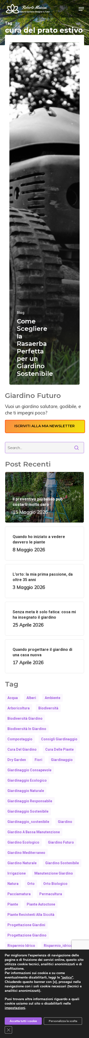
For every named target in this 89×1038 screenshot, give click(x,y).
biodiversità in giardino (26, 729)
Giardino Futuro (61, 842)
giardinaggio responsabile (29, 801)
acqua (12, 698)
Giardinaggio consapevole (29, 770)
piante (12, 904)
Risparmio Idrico (21, 946)
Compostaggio (19, 739)
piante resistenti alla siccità (30, 915)
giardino (65, 822)
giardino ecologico (23, 842)
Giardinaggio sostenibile (27, 811)
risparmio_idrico (58, 946)
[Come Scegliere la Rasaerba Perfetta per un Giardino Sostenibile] (44, 213)
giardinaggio (62, 760)
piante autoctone (41, 904)
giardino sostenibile (62, 863)
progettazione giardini (26, 925)
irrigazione (16, 873)
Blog (20, 313)
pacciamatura (19, 894)
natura (13, 884)
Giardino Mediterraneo (26, 853)
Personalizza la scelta (63, 1021)
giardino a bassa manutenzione (33, 832)
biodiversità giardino (25, 718)
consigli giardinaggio (59, 739)
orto (31, 884)
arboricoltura (18, 708)
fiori (38, 760)
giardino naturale (22, 863)
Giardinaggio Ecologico (27, 780)
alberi (31, 698)
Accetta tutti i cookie (23, 1021)
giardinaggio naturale (25, 791)
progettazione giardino (26, 935)
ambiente (52, 698)
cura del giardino (22, 749)
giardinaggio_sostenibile (28, 822)
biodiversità (48, 708)
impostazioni (15, 1008)
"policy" (67, 977)
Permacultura (50, 894)
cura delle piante (59, 749)
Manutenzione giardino (53, 873)
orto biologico (55, 884)
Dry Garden (16, 760)
